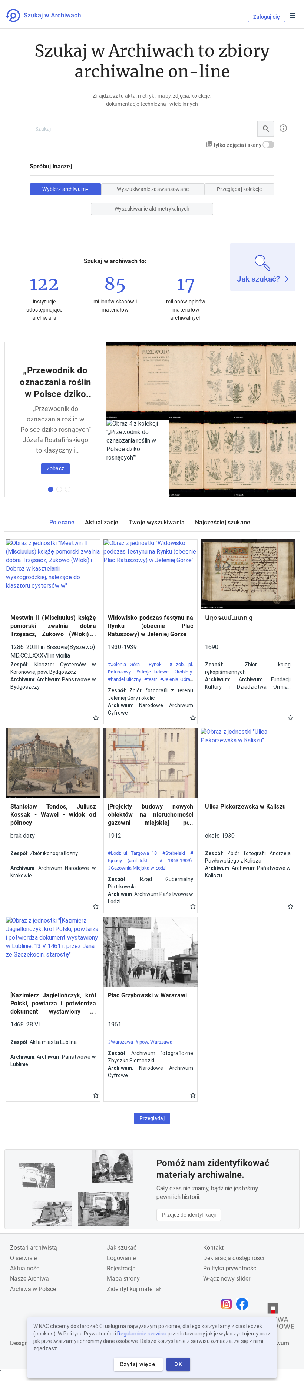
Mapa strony (123, 1278)
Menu (292, 15)
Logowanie (121, 1257)
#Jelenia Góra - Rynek (135, 664)
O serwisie (23, 1257)
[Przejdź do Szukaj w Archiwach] (49, 15)
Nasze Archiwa (29, 1278)
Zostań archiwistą (33, 1247)
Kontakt (213, 1247)
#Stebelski (173, 853)
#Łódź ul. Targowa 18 (132, 853)
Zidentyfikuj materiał (134, 1289)
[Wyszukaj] (265, 129)
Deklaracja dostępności (233, 1257)
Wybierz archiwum (63, 189)
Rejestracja (121, 1268)
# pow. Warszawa (153, 1042)
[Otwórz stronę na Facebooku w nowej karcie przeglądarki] (244, 1304)
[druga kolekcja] (59, 489)
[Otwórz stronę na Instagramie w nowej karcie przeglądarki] (228, 1304)
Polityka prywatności (230, 1268)
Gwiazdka (96, 717)
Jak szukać (121, 1247)
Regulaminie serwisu (141, 1334)
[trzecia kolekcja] (67, 489)
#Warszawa (120, 1042)
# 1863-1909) (175, 860)
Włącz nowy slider (226, 1278)
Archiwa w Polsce (33, 1289)
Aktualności (25, 1268)
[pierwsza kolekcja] (50, 489)
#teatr (150, 679)
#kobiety (183, 672)
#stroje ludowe (152, 672)
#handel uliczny (124, 679)
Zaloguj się (266, 17)
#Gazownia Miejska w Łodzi (137, 868)
